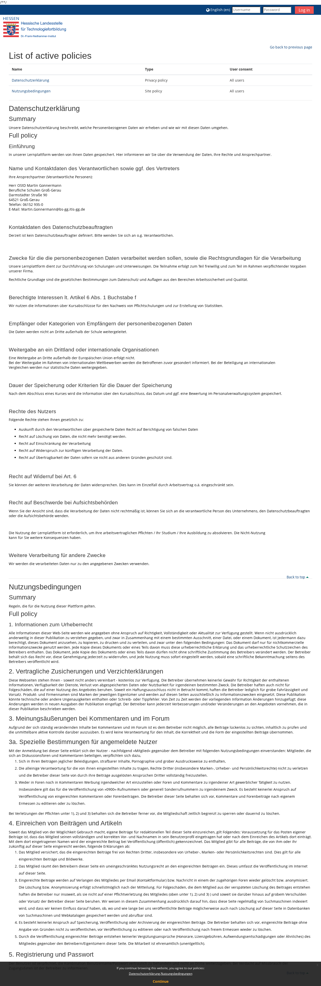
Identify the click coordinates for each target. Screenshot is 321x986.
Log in (304, 10)
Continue (161, 981)
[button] (218, 10)
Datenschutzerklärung (30, 80)
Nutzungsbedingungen (31, 91)
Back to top (296, 577)
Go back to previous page (291, 47)
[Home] (34, 27)
